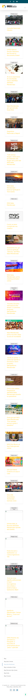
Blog (5, 658)
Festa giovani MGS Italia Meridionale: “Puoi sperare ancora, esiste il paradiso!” (13, 421)
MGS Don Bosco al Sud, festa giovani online (13, 446)
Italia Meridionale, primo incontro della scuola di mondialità (14, 334)
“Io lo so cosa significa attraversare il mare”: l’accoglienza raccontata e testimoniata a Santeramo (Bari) (14, 584)
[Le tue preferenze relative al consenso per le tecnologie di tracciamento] (25, 694)
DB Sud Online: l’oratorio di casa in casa (13, 471)
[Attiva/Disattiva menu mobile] (25, 7)
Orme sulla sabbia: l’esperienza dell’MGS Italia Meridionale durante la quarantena (14, 392)
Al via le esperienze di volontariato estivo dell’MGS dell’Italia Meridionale (13, 80)
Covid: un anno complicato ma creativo (12, 226)
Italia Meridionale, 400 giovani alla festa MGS (13, 108)
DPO (20, 686)
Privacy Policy (9, 686)
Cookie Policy (15, 686)
